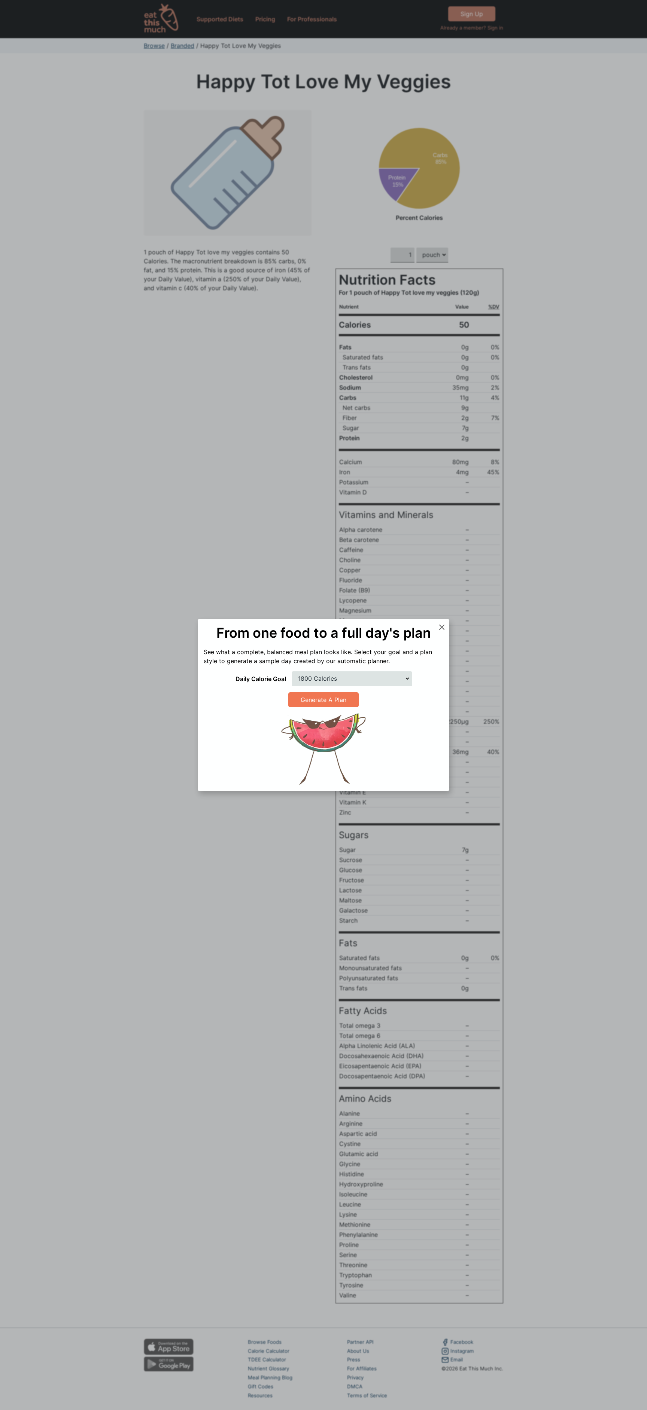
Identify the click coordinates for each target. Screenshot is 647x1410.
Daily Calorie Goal (261, 679)
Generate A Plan (323, 700)
